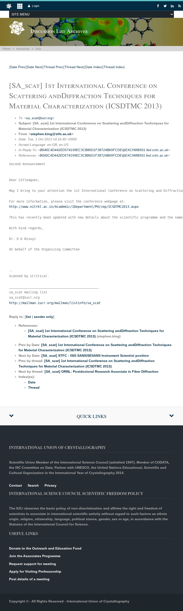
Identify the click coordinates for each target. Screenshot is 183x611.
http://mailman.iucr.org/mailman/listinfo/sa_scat (55, 303)
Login (35, 6)
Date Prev (17, 67)
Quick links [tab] (92, 416)
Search (33, 485)
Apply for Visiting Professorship (35, 571)
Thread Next (74, 67)
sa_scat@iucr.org (39, 118)
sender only (43, 317)
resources (23, 49)
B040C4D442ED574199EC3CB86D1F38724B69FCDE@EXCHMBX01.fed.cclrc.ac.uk (104, 150)
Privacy (50, 485)
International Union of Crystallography (98, 601)
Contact (15, 485)
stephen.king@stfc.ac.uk (51, 134)
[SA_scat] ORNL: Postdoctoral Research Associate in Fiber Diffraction (101, 371)
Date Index (93, 67)
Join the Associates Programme (35, 556)
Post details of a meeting (29, 579)
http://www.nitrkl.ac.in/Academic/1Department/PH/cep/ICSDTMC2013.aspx (74, 207)
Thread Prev (53, 67)
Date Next (34, 67)
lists (38, 49)
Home (6, 49)
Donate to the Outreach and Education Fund (45, 548)
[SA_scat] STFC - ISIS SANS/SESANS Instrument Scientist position (95, 355)
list (28, 317)
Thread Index (114, 67)
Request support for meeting (32, 564)
